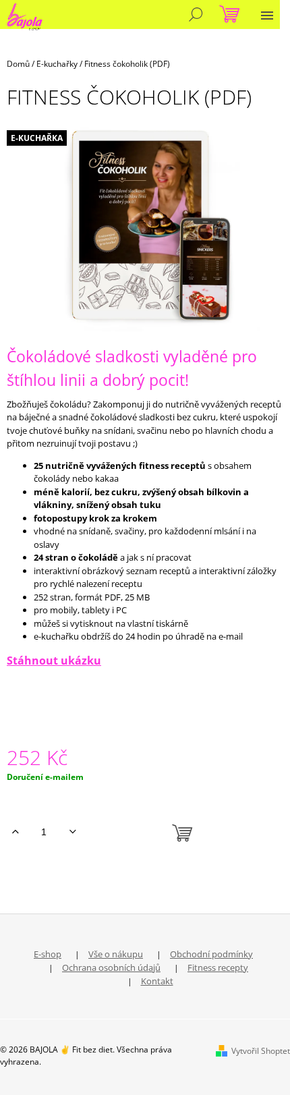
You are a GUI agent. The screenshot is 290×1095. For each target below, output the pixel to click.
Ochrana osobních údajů (111, 967)
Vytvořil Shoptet (260, 1051)
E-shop (47, 954)
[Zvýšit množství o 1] (15, 832)
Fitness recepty (217, 967)
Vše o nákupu (115, 954)
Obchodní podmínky (211, 954)
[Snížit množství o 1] (72, 832)
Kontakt (157, 981)
